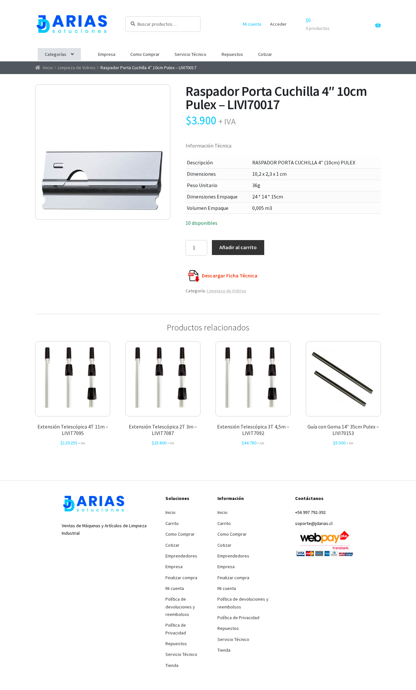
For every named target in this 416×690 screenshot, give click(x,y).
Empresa (106, 54)
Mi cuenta (252, 24)
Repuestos (232, 54)
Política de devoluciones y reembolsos (180, 606)
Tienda (171, 665)
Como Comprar (145, 54)
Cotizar (265, 54)
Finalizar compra (181, 578)
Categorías (55, 54)
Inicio (48, 67)
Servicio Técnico (190, 54)
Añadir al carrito (238, 247)
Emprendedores (181, 556)
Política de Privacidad (175, 628)
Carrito (172, 523)
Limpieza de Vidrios (77, 67)
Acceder (278, 24)
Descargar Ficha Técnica (229, 275)
